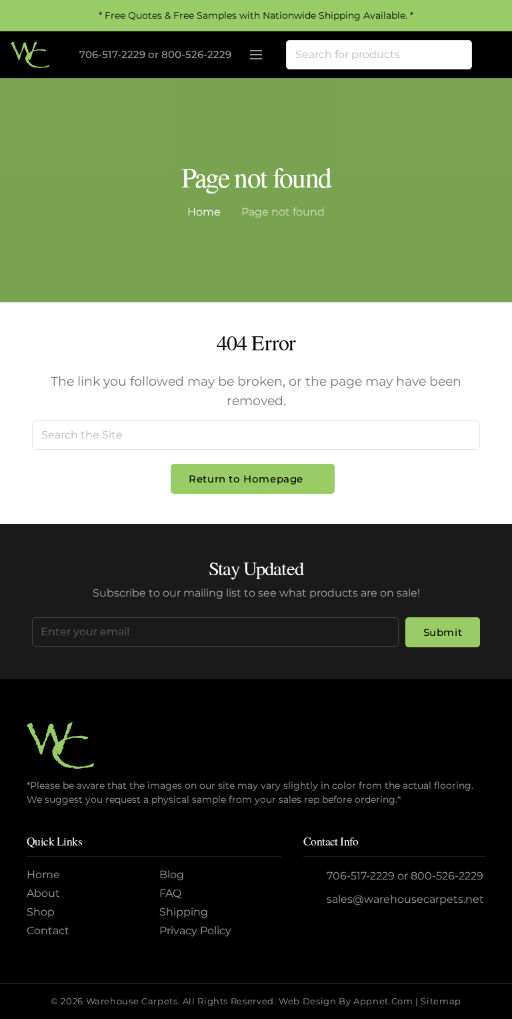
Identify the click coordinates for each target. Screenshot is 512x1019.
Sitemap (441, 1001)
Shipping (183, 912)
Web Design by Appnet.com (346, 1001)
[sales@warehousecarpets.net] (315, 899)
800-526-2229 (196, 54)
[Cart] (486, 54)
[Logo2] (30, 54)
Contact (48, 930)
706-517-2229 (112, 54)
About (43, 893)
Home (204, 212)
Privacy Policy (195, 930)
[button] (256, 55)
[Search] (457, 55)
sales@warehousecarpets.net (405, 899)
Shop (41, 912)
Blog (171, 874)
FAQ (170, 893)
